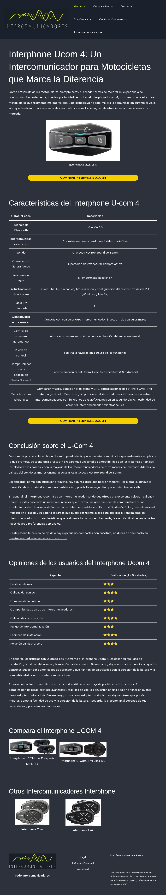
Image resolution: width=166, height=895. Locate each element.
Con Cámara (81, 19)
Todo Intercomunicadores (89, 32)
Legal (86, 869)
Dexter (125, 6)
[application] (83, 6)
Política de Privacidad (83, 863)
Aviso (80, 869)
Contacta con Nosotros (113, 19)
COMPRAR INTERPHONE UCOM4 (83, 177)
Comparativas (101, 6)
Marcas (78, 6)
